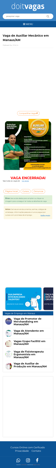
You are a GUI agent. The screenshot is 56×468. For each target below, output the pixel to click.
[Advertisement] (28, 406)
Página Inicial (11, 191)
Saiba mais (45, 216)
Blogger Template (36, 464)
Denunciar (38, 191)
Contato (36, 450)
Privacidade (22, 450)
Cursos (25, 191)
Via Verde (25, 181)
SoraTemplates (24, 464)
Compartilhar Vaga (27, 113)
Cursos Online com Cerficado (27, 447)
